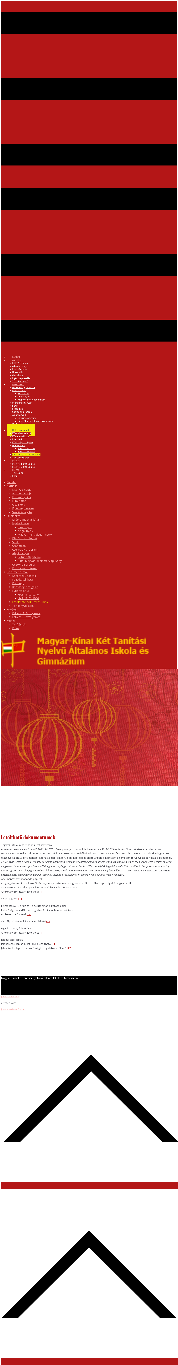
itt (42, 891)
